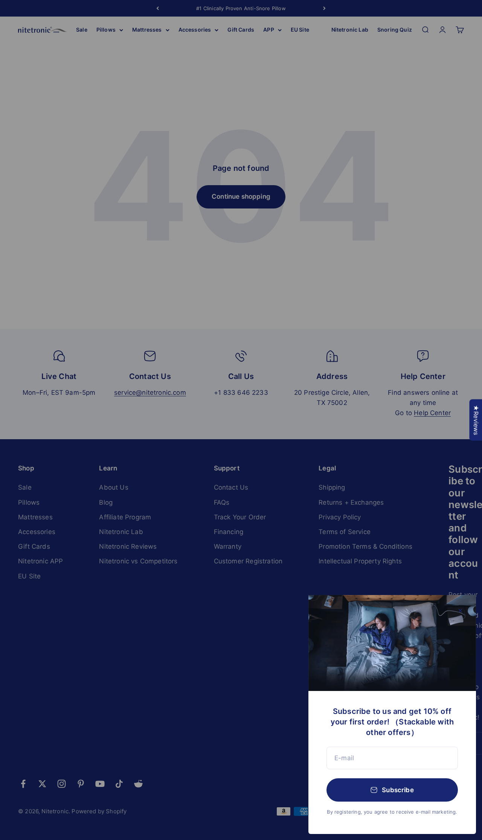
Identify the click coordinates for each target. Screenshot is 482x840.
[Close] (460, 610)
